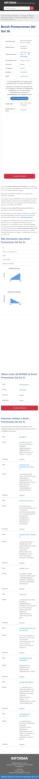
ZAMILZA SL (23, 594)
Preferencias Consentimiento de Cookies (19, 772)
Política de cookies (19, 771)
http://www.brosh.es (27, 217)
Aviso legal (19, 769)
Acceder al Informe (19, 176)
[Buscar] (31, 8)
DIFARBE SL (23, 437)
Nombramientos (24, 384)
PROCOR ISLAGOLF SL (26, 501)
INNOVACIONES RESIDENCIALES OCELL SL (26, 467)
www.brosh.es (24, 76)
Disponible (23, 110)
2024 (4, 255)
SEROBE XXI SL (24, 568)
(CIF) (28, 42)
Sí (3, 248)
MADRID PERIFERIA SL (26, 682)
